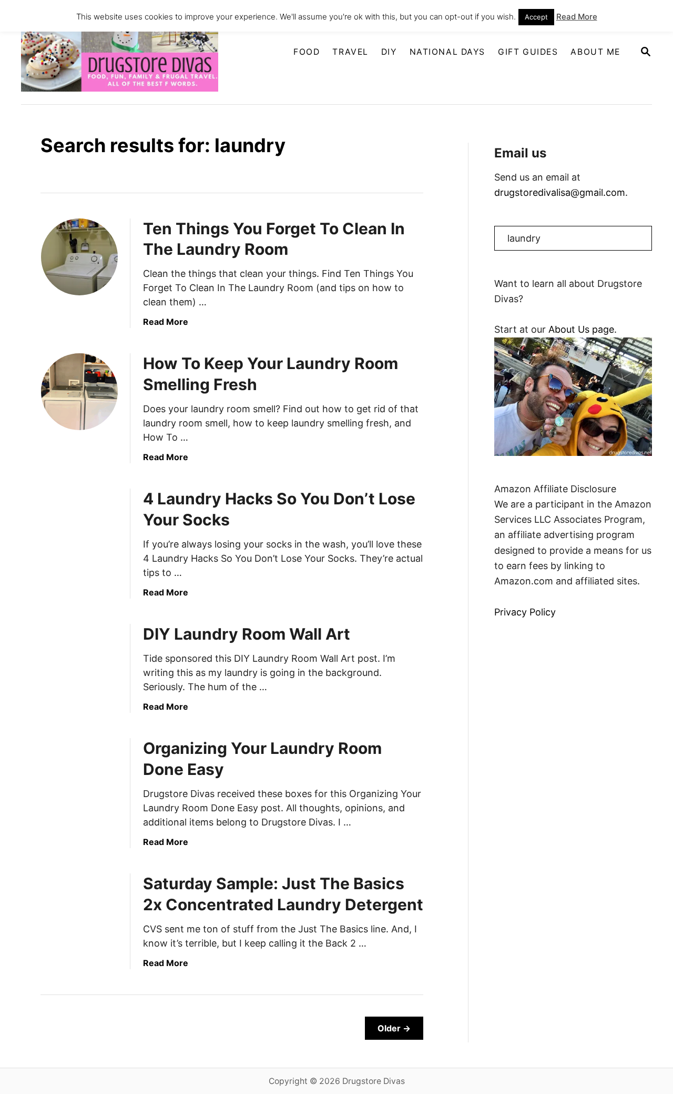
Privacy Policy (525, 612)
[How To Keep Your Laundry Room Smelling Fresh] (79, 391)
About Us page (581, 329)
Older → (394, 1028)
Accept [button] (536, 17)
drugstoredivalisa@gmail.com (559, 192)
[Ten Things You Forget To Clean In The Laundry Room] (79, 256)
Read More (165, 321)
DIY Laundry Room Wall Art (246, 633)
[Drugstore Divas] (127, 52)
